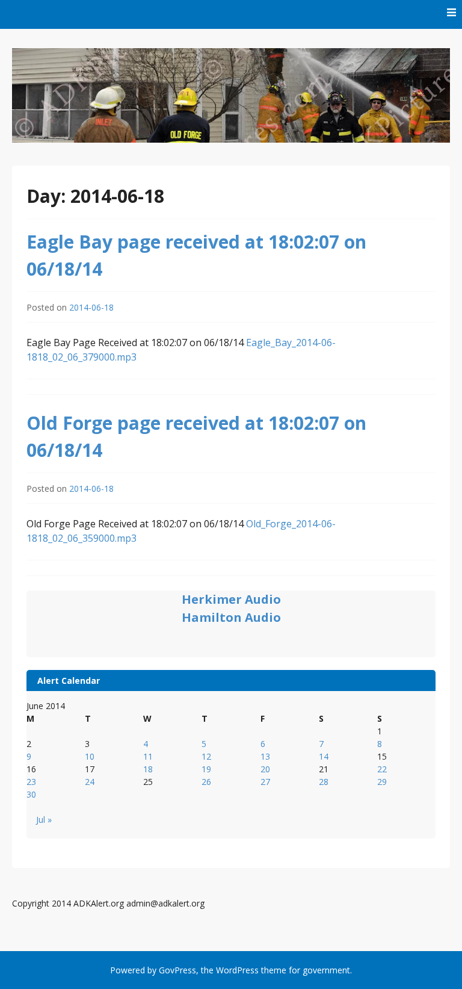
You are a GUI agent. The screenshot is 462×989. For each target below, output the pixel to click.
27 (265, 781)
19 (206, 769)
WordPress (237, 970)
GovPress (177, 970)
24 (89, 781)
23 (31, 781)
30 (31, 794)
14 (323, 756)
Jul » (44, 819)
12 (206, 756)
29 (382, 781)
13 (265, 756)
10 (89, 756)
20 (265, 769)
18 (148, 769)
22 (382, 769)
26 (206, 781)
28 (323, 781)
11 (148, 756)
